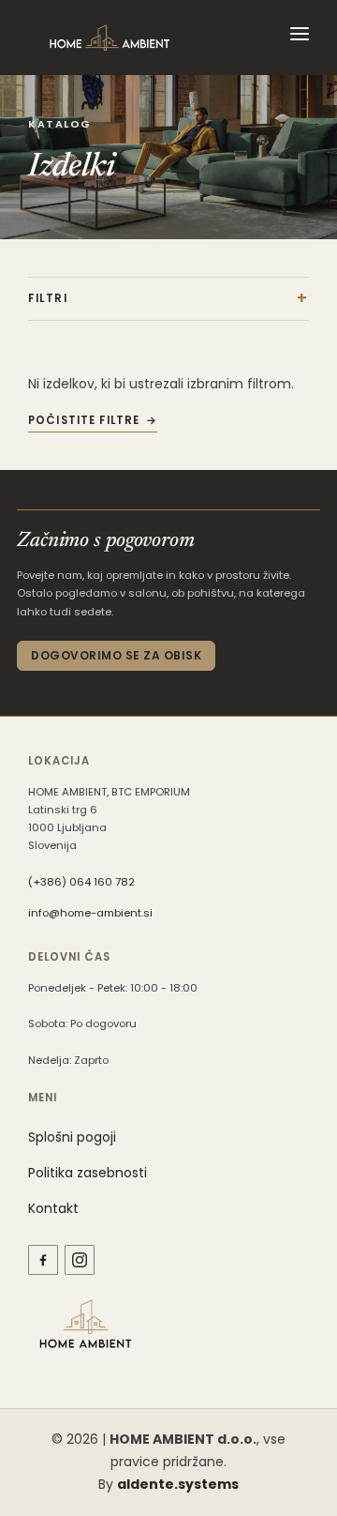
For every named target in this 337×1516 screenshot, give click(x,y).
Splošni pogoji (72, 1137)
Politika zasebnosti (87, 1172)
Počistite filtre (83, 420)
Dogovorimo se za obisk (116, 655)
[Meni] (299, 37)
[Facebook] (43, 1260)
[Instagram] (80, 1260)
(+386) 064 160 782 (81, 881)
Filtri (48, 298)
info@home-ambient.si (90, 912)
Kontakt (53, 1208)
